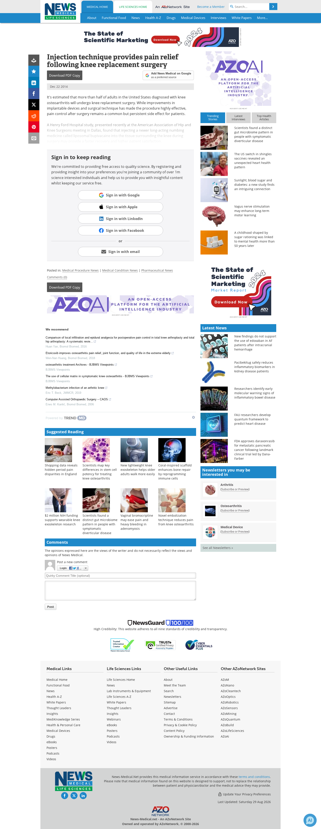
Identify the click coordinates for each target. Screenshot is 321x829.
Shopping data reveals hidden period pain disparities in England (61, 469)
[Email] (34, 138)
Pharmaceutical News (157, 270)
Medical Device (232, 527)
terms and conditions (254, 777)
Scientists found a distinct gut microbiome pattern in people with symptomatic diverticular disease (100, 524)
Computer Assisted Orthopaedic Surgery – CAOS (77, 399)
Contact (169, 714)
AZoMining (228, 714)
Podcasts (53, 753)
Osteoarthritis (231, 506)
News (51, 691)
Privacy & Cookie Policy (180, 725)
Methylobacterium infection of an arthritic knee (75, 387)
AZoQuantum (230, 719)
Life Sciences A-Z (119, 697)
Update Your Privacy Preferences (246, 794)
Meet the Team (175, 685)
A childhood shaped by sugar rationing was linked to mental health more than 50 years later (254, 239)
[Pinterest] (34, 126)
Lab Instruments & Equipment (129, 691)
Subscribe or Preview (235, 489)
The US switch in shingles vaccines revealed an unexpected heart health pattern (253, 160)
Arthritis (227, 485)
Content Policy (174, 731)
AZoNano (227, 685)
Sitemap (170, 702)
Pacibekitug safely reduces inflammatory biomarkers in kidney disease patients (254, 366)
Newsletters (172, 697)
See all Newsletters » (218, 548)
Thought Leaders (59, 708)
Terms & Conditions (178, 719)
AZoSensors (229, 708)
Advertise (171, 708)
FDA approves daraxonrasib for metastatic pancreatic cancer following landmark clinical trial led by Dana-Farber (254, 450)
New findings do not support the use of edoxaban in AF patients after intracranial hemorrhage (255, 342)
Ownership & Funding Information (189, 736)
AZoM (225, 680)
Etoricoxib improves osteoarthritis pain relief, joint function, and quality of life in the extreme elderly (108, 353)
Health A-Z (54, 697)
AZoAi (225, 736)
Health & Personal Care (63, 725)
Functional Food (58, 685)
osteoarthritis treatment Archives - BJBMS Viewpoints (80, 364)
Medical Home (97, 7)
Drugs (51, 736)
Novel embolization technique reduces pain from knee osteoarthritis (176, 519)
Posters (52, 748)
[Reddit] (34, 115)
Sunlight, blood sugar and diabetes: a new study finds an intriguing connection (254, 184)
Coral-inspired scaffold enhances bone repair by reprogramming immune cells (175, 471)
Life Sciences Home (133, 7)
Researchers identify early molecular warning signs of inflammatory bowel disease (254, 393)
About (168, 680)
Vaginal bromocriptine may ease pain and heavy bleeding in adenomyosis (137, 522)
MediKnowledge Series (63, 719)
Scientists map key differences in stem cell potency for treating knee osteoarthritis (100, 471)
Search (169, 691)
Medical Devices (58, 731)
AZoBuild (227, 725)
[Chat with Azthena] (310, 820)
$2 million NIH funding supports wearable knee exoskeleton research (62, 519)
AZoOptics (228, 697)
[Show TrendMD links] (193, 417)
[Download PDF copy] (34, 60)
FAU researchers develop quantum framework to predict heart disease (252, 419)
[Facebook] (34, 93)
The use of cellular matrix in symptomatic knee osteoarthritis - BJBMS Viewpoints (97, 376)
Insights (52, 714)
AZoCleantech (231, 691)
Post (50, 607)
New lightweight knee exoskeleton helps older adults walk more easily (138, 469)
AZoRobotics (230, 702)
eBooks (52, 742)
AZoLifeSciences (232, 731)
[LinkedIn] (34, 82)
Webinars (114, 719)
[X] (34, 104)
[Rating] (34, 71)
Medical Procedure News (80, 270)
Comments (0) (57, 277)
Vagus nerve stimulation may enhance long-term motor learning (252, 210)
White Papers (56, 702)
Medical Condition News (120, 270)
